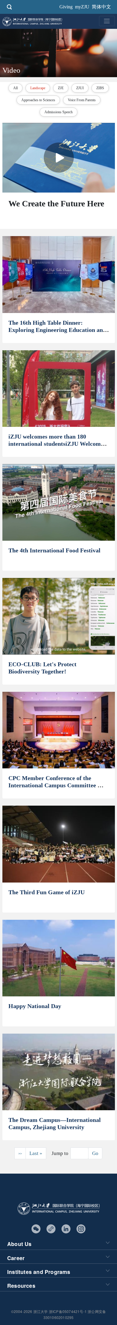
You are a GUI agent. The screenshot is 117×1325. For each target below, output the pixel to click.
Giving (66, 6)
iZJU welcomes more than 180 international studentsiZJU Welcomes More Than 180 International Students (58, 443)
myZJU (82, 6)
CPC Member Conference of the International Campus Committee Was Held (58, 785)
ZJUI (80, 88)
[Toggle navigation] (107, 21)
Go (95, 1153)
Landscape (37, 88)
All (15, 88)
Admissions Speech (58, 112)
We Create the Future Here (56, 203)
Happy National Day (34, 1006)
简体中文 (101, 6)
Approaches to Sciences (38, 100)
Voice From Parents (82, 100)
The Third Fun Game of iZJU (46, 892)
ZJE (61, 88)
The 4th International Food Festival (54, 550)
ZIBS (100, 88)
